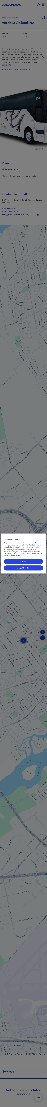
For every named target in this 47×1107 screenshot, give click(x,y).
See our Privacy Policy (12, 555)
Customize (23, 562)
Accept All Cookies (23, 568)
